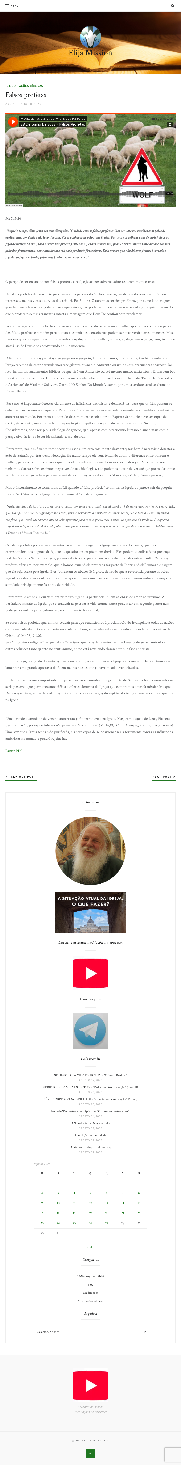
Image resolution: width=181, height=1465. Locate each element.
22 (139, 1213)
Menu (15, 5)
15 (139, 1203)
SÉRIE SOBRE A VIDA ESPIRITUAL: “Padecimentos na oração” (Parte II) (90, 1087)
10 (58, 1203)
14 (122, 1203)
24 (58, 1223)
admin (10, 103)
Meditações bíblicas (26, 86)
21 (122, 1213)
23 (42, 1223)
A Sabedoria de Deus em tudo (90, 1123)
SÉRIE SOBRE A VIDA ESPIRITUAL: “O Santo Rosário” (90, 1075)
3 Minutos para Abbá (90, 1276)
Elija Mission (90, 52)
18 (74, 1213)
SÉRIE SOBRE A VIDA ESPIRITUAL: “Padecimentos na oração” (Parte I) (90, 1099)
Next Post (162, 776)
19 (90, 1213)
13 (106, 1203)
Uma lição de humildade (90, 1135)
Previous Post (22, 776)
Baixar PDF (14, 750)
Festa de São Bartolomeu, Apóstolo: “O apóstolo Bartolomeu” (90, 1111)
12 (90, 1203)
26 (90, 1223)
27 (106, 1223)
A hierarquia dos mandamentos (90, 1147)
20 (106, 1213)
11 (74, 1203)
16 (42, 1213)
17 (58, 1213)
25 (74, 1223)
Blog (90, 1285)
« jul (89, 1247)
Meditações (90, 1293)
